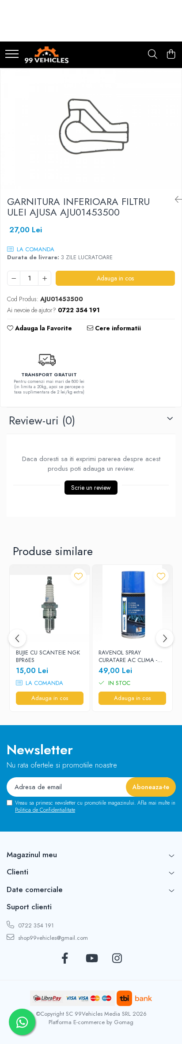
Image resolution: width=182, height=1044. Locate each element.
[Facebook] (65, 959)
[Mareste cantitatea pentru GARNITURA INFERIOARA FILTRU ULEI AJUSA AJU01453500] (44, 278)
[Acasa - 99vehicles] (46, 55)
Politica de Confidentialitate (45, 810)
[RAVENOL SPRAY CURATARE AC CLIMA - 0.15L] (132, 605)
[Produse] (12, 54)
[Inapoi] (175, 199)
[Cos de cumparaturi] (170, 54)
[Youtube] (91, 959)
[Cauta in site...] (152, 54)
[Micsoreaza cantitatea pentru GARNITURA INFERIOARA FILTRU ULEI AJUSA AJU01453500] (13, 278)
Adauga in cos (115, 278)
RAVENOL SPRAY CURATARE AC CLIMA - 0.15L (128, 656)
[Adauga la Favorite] (78, 576)
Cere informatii (117, 328)
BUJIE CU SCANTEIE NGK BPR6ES (48, 656)
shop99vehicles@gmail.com (52, 938)
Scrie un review (91, 487)
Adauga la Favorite (42, 328)
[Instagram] (117, 959)
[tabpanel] (91, 129)
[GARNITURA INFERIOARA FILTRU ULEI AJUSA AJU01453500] (91, 129)
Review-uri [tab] (42, 420)
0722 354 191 (35, 925)
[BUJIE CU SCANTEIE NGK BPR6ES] (50, 605)
